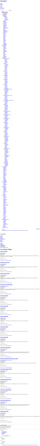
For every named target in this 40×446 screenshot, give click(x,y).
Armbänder (4, 188)
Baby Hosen (5, 22)
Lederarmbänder (5, 191)
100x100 (4, 245)
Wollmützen (4, 44)
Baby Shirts (6, 106)
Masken (4, 33)
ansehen (1, 6)
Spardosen (4, 211)
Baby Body (6, 105)
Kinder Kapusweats (5, 31)
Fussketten (4, 189)
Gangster (4, 203)
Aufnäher (4, 21)
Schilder (4, 36)
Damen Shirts (5, 25)
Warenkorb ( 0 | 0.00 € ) (5, 227)
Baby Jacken (5, 23)
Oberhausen (6, 19)
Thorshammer (5, 180)
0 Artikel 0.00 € (1, 5)
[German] (0, 1)
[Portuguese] (4, 1)
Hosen (4, 28)
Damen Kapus (5, 24)
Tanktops (6, 62)
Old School (4, 207)
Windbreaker (5, 56)
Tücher (4, 42)
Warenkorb (1, 4)
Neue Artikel (5, 14)
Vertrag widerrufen (6, 435)
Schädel (4, 209)
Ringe (4, 193)
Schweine (4, 210)
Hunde (4, 204)
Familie (4, 201)
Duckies (4, 200)
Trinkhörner (4, 181)
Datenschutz (3, 433)
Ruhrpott (4, 208)
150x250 (4, 246)
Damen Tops (6, 139)
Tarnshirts (4, 40)
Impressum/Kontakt (4, 432)
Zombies (4, 218)
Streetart (4, 213)
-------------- (38, 228)
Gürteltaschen (5, 27)
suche (1, 3)
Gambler (4, 202)
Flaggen (4, 26)
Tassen (4, 55)
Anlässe (4, 196)
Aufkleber (4, 20)
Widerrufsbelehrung (4, 431)
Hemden (6, 96)
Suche (10, 10)
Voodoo (4, 217)
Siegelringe (4, 194)
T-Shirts (4, 39)
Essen (5, 18)
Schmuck (4, 175)
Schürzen (6, 92)
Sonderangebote (5, 13)
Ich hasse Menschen (5, 205)
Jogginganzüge (5, 30)
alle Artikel (4, 15)
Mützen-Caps (5, 34)
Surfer (4, 214)
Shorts (4, 37)
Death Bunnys (5, 199)
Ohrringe (4, 192)
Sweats (4, 38)
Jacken (4, 29)
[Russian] (5, 1)
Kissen (1, 239)
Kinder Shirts (5, 32)
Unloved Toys (5, 216)
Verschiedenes (5, 43)
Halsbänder (4, 190)
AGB (2, 434)
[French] (2, 1)
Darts (4, 198)
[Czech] (6, 1)
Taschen (4, 41)
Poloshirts (4, 35)
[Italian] (3, 1)
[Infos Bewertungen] (9, 260)
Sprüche (4, 212)
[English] (1, 1)
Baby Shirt (6, 150)
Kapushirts (4, 50)
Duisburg (6, 17)
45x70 (3, 244)
